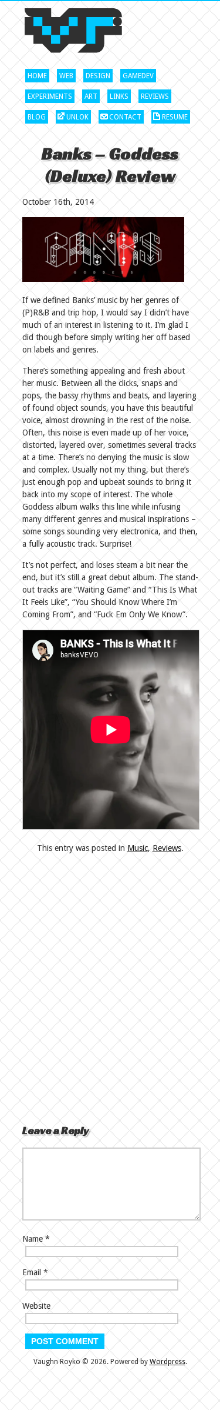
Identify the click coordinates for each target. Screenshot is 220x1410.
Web (66, 76)
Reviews (155, 96)
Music (137, 848)
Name (32, 1238)
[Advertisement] (88, 988)
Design (98, 76)
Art (90, 96)
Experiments (50, 96)
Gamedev (138, 76)
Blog (37, 117)
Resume (175, 117)
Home (37, 76)
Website (36, 1306)
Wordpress (167, 1362)
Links (119, 96)
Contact (125, 117)
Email (31, 1272)
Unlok (77, 117)
